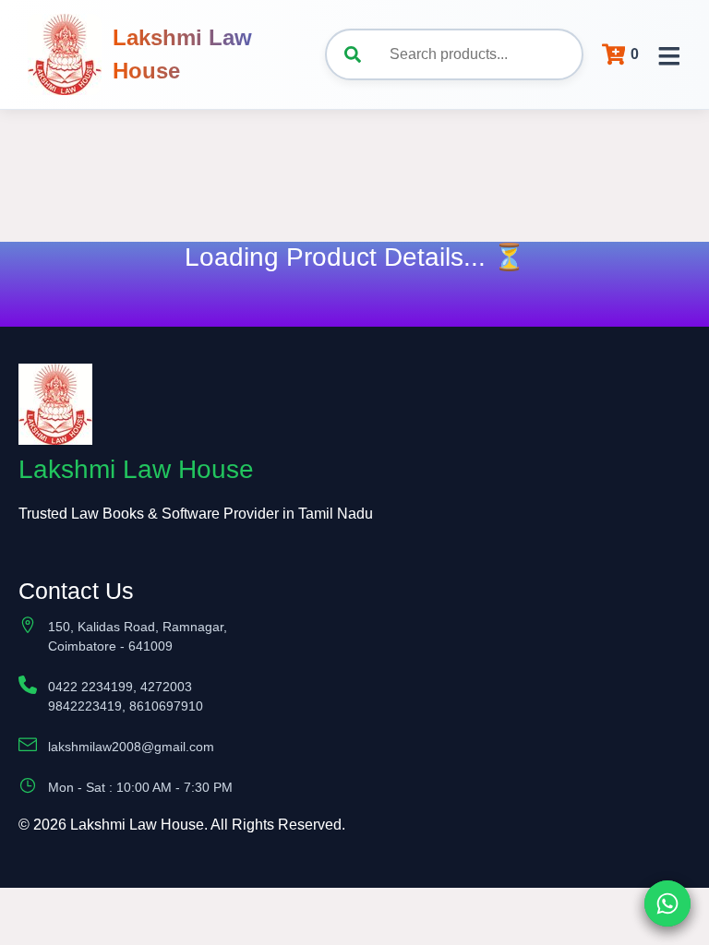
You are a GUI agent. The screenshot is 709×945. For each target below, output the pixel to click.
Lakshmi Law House (182, 54)
